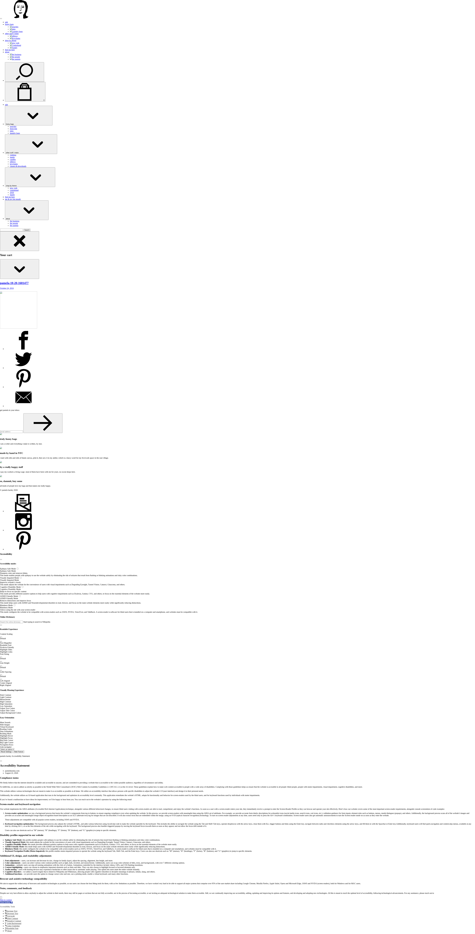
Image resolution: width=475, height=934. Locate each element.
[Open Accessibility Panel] (1, 897)
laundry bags (15, 133)
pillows (15, 36)
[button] (1, 641)
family (12, 195)
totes (13, 29)
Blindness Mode (6, 605)
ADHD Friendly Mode (9, 596)
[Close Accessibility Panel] (1, 559)
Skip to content (6, 900)
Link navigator (6, 747)
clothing (13, 155)
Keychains (16, 38)
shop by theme (10, 40)
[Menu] (1, 18)
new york (15, 43)
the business (16, 54)
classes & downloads (18, 166)
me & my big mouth (13, 199)
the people (16, 57)
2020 (12, 192)
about (7, 52)
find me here (10, 50)
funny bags (9, 24)
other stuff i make (12, 153)
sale (6, 22)
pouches (15, 27)
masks (12, 157)
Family (14, 48)
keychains (14, 164)
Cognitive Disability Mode (10, 587)
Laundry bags (17, 31)
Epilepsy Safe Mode (8, 569)
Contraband (16, 45)
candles (13, 159)
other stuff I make (12, 34)
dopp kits (13, 129)
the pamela (16, 59)
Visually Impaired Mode (9, 578)
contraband (14, 190)
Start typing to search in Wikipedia (36, 622)
